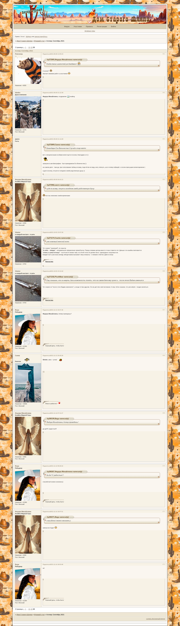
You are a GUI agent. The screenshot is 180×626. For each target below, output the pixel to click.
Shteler (17, 232)
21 (29, 47)
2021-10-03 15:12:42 (56, 271)
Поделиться (46, 54)
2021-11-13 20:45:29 (56, 355)
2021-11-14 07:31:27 (56, 413)
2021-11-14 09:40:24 (56, 466)
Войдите (28, 36)
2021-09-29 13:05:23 (56, 54)
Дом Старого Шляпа (24, 41)
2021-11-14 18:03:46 (56, 564)
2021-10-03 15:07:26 (56, 232)
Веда (17, 310)
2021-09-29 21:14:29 (56, 139)
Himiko (17, 93)
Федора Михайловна (23, 179)
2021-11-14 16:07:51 (56, 511)
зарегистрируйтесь (41, 36)
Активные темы (90, 31)
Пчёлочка (19, 54)
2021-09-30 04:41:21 (56, 179)
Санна (17, 356)
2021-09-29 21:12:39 (56, 92)
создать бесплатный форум (155, 619)
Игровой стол (39, 41)
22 (32, 47)
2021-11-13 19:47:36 (56, 310)
